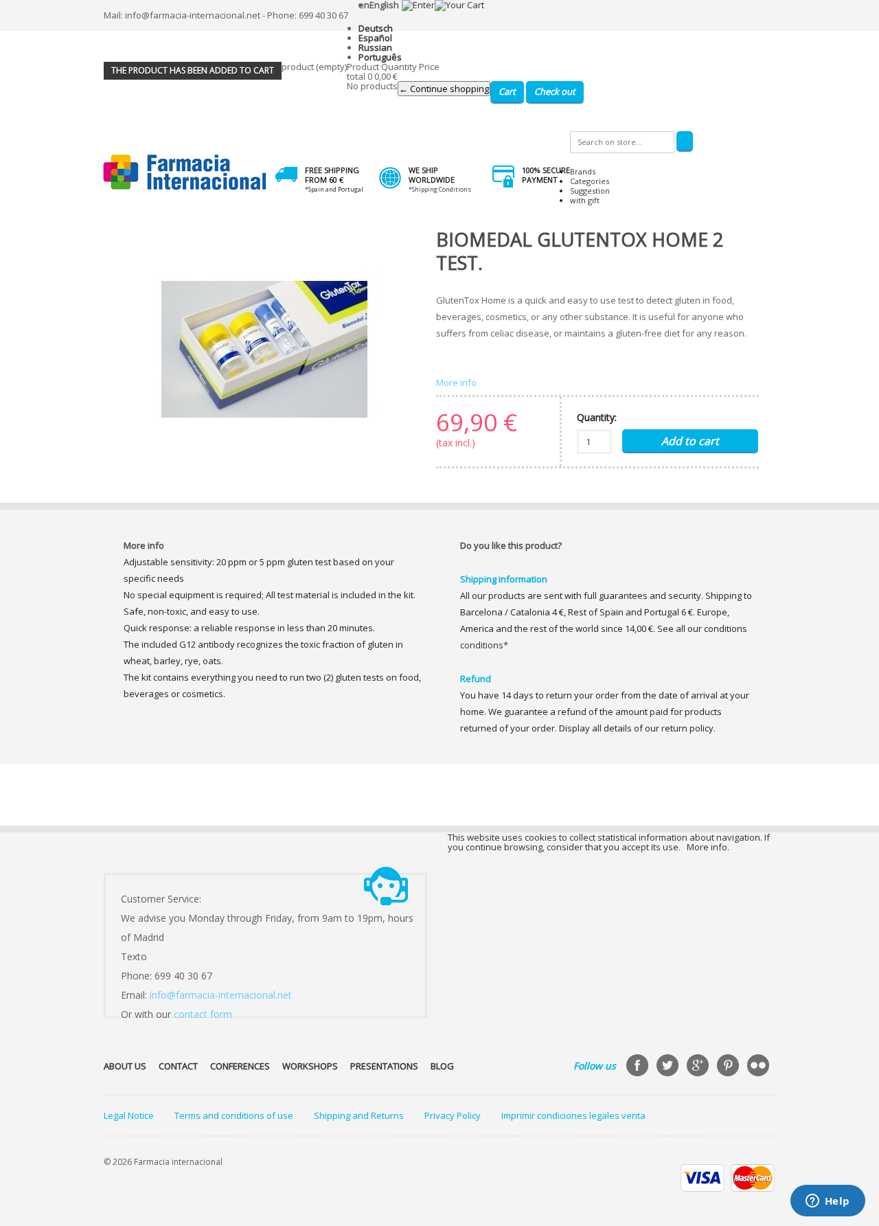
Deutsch (375, 28)
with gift (585, 200)
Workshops (310, 1066)
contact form (203, 1014)
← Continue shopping (444, 88)
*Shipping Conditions (440, 189)
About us (125, 1066)
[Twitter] (669, 1066)
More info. (708, 847)
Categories (589, 181)
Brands (582, 171)
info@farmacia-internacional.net (221, 994)
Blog (442, 1066)
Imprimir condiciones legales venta (573, 1115)
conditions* (484, 645)
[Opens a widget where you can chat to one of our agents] (827, 1202)
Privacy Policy (452, 1115)
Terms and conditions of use (233, 1115)
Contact (178, 1066)
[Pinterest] (729, 1066)
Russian (375, 47)
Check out (554, 91)
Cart (507, 91)
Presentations (384, 1066)
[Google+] (699, 1066)
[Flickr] (759, 1066)
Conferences (240, 1066)
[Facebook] (638, 1066)
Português (380, 57)
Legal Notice (129, 1115)
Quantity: (597, 417)
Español (375, 38)
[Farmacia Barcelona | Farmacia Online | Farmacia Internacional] (185, 173)
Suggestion (590, 190)
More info (456, 382)
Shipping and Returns (359, 1115)
